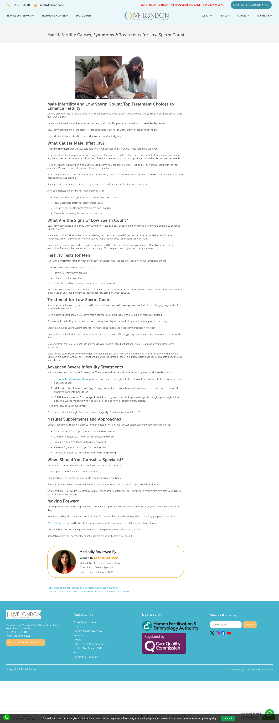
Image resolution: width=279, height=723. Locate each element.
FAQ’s (77, 652)
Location (79, 634)
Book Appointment (85, 621)
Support (242, 16)
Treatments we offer (54, 16)
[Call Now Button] (6, 717)
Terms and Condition (86, 656)
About (205, 16)
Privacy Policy (235, 669)
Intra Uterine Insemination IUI (91, 643)
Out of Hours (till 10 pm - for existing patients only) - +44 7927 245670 (182, 5)
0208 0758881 (21, 5)
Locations (263, 16)
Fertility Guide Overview (88, 630)
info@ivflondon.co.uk (52, 5)
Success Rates (83, 16)
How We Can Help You (19, 16)
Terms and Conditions (260, 669)
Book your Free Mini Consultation (25, 641)
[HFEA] (170, 625)
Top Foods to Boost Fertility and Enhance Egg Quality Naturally (83, 587)
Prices (223, 16)
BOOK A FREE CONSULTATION (251, 5)
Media (77, 639)
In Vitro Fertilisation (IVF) (88, 647)
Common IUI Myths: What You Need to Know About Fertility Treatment (88, 591)
